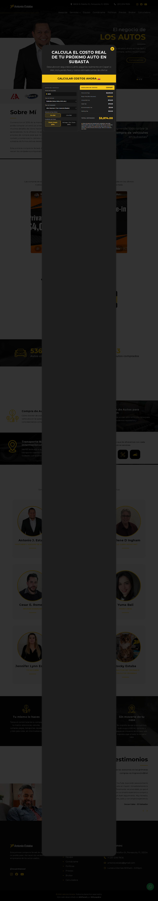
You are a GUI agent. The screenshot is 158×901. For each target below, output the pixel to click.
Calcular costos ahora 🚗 (79, 78)
